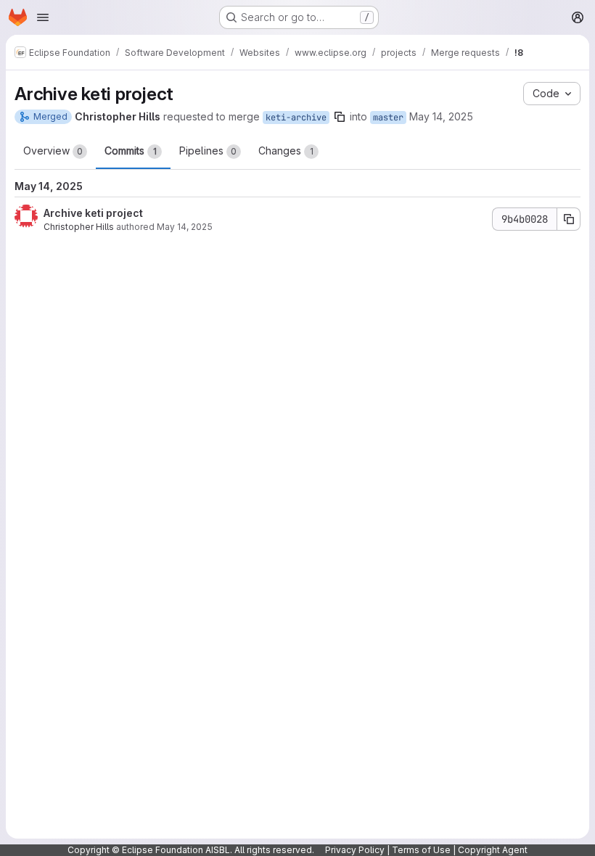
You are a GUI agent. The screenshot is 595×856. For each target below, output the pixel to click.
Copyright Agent (493, 849)
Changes (285, 150)
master (388, 117)
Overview (53, 150)
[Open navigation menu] (42, 17)
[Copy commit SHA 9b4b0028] (568, 219)
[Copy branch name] (339, 116)
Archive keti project (93, 213)
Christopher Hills (79, 226)
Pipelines (208, 150)
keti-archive (296, 117)
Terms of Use (421, 849)
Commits (130, 150)
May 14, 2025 (441, 116)
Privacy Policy (355, 849)
